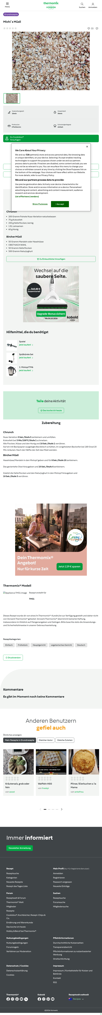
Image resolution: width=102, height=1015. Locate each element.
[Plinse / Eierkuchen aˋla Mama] (84, 762)
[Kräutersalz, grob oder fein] (18, 762)
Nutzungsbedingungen (17, 943)
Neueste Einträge (61, 886)
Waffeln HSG (45, 783)
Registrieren (59, 877)
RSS (55, 982)
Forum (9, 893)
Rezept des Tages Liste (17, 886)
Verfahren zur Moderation (18, 951)
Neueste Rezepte (14, 882)
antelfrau (79, 792)
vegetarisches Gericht (61, 645)
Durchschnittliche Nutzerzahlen (68, 943)
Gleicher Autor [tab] (46, 740)
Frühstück (22, 645)
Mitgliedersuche (61, 906)
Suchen (56, 893)
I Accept (60, 204)
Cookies (10, 975)
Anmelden (58, 873)
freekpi (45, 788)
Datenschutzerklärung (16, 970)
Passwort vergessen (62, 882)
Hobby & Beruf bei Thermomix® (21, 931)
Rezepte (10, 911)
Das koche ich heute (16, 927)
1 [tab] (45, 809)
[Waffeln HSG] (51, 762)
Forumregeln (12, 947)
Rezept (9, 868)
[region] (51, 177)
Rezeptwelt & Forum (16, 898)
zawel (12, 792)
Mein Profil (71, 868)
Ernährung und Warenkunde (19, 922)
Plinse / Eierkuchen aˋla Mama (83, 785)
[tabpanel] (51, 780)
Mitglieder (11, 906)
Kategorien (11, 877)
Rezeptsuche (12, 873)
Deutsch (81, 645)
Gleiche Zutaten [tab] (65, 740)
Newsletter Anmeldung (20, 848)
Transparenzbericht (62, 947)
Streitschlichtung (61, 959)
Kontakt (57, 978)
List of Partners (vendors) (27, 196)
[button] (7, 5)
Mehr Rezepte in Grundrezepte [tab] (19, 740)
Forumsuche (59, 902)
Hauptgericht (39, 645)
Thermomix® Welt (15, 902)
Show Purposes (40, 204)
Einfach (9, 645)
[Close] (87, 147)
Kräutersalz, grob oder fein (17, 785)
